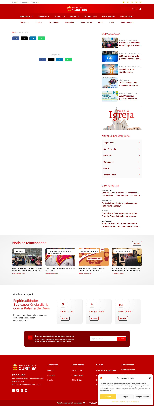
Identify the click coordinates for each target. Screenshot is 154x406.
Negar (125, 397)
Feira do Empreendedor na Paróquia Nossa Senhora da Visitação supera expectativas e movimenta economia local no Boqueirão (27, 270)
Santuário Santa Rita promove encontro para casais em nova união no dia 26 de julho (120, 226)
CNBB (14, 2)
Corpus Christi (86, 22)
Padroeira (51, 375)
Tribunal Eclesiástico (129, 374)
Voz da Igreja (53, 22)
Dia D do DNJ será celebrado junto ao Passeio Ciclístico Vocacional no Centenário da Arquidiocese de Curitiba (92, 270)
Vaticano (34, 2)
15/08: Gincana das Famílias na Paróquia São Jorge (128, 85)
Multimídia (58, 16)
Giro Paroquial (109, 149)
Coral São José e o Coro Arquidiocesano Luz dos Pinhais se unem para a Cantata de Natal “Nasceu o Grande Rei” (121, 195)
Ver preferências (142, 397)
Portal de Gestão (108, 16)
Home (14, 32)
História (50, 370)
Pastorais (107, 155)
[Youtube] (136, 2)
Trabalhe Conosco (127, 16)
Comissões (42, 16)
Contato (73, 16)
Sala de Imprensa (90, 16)
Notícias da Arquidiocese (106, 370)
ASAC (111, 22)
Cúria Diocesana (127, 365)
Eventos (39, 22)
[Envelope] (140, 2)
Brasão (50, 380)
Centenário (69, 22)
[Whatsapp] (132, 2)
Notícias (23, 22)
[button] (150, 378)
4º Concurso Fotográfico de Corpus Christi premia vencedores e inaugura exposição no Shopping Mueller (126, 270)
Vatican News (109, 175)
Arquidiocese (25, 16)
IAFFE (100, 22)
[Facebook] (123, 2)
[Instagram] (128, 2)
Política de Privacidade (118, 402)
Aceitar (108, 397)
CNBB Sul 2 (24, 2)
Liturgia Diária (77, 375)
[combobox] (129, 8)
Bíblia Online (77, 380)
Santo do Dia (77, 370)
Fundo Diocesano (127, 22)
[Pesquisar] (140, 8)
